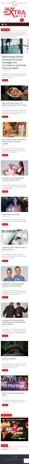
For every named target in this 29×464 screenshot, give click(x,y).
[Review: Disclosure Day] (14, 197)
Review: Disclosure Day (10, 214)
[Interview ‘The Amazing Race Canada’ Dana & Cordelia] (14, 267)
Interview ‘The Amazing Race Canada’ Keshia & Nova (14, 3)
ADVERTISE (17, 459)
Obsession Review (9, 359)
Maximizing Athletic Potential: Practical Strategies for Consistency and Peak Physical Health (14, 62)
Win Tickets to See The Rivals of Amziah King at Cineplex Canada (14, 141)
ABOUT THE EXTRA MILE (9, 459)
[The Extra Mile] (2, 24)
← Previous (5, 412)
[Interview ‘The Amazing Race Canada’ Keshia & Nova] (14, 161)
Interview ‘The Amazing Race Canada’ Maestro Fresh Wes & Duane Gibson (13, 322)
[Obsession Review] (14, 342)
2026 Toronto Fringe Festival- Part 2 (13, 394)
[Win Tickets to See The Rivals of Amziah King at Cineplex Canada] (14, 123)
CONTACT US (23, 459)
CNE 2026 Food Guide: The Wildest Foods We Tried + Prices (14, 104)
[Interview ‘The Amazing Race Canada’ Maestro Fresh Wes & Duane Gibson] (14, 303)
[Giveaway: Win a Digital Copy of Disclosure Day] (14, 230)
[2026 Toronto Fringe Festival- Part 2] (14, 376)
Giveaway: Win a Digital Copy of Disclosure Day (14, 248)
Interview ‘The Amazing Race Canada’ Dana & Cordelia (13, 285)
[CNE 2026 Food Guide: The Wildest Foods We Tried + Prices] (14, 86)
